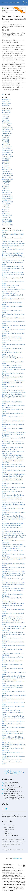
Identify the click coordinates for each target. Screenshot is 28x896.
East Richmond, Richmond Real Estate (14, 396)
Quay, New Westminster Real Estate (13, 583)
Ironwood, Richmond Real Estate (12, 478)
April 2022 (5, 211)
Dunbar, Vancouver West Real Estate (13, 381)
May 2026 (5, 118)
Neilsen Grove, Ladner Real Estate (12, 544)
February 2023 (7, 192)
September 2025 (7, 133)
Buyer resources (9, 827)
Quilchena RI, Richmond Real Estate (13, 588)
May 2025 (5, 141)
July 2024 (5, 160)
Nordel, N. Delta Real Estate (10, 548)
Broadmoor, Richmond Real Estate (13, 272)
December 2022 (7, 196)
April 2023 (5, 188)
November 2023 (7, 175)
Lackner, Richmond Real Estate (11, 497)
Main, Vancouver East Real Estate (12, 516)
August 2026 (6, 112)
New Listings (6, 101)
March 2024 (6, 168)
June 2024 (5, 162)
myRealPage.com (17, 858)
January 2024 (6, 171)
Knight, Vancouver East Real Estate (13, 495)
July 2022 (5, 206)
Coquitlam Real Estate (9, 356)
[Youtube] (7, 809)
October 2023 (6, 177)
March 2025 (6, 145)
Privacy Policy (8, 833)
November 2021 (7, 221)
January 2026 (6, 126)
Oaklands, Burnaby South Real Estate (14, 558)
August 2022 (6, 204)
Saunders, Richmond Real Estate (12, 617)
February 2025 (7, 147)
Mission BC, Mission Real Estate (12, 531)
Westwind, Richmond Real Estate (12, 737)
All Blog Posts (6, 99)
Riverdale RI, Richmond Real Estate (13, 603)
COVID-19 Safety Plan (11, 835)
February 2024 (7, 169)
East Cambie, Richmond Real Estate (13, 390)
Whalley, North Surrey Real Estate (12, 743)
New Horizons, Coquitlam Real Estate (14, 546)
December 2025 (7, 127)
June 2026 (5, 116)
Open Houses (6, 103)
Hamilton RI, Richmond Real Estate (13, 459)
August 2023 (6, 181)
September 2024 (7, 156)
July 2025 (5, 137)
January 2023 (6, 194)
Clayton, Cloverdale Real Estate (12, 337)
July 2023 (5, 183)
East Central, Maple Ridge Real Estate (13, 392)
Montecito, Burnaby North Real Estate (14, 535)
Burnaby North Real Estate (10, 285)
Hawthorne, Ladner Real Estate (12, 464)
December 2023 (7, 173)
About (6, 831)
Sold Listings (6, 105)
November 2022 (7, 198)
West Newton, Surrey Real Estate (12, 731)
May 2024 (5, 164)
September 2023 (7, 179)
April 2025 (5, 143)
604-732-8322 (24, 3)
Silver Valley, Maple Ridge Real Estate (14, 626)
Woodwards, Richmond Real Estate (13, 760)
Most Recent (6, 110)
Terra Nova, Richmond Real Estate (12, 685)
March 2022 (6, 213)
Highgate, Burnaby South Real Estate (13, 474)
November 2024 (7, 152)
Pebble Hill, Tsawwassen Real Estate (13, 573)
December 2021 (7, 219)
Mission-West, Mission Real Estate (13, 533)
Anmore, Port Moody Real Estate (12, 241)
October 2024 (6, 154)
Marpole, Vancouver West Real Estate (14, 518)
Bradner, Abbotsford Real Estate (12, 255)
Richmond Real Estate (9, 602)
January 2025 (6, 148)
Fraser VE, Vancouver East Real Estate (14, 432)
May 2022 (5, 209)
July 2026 (5, 114)
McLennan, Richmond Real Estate (12, 523)
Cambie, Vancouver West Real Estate (13, 289)
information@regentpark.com (9, 2)
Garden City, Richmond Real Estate (13, 442)
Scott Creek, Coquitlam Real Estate (13, 619)
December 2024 (7, 150)
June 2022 (5, 207)
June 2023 (5, 185)
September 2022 (7, 202)
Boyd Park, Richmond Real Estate (12, 253)
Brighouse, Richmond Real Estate (12, 266)
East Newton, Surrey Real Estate (12, 394)
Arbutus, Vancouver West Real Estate (13, 243)
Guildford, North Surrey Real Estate (13, 457)
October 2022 (6, 200)
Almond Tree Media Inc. (18, 816)
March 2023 (6, 190)
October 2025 (6, 131)
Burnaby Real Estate (8, 287)
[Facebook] (4, 809)
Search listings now (10, 825)
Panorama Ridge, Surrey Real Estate (13, 571)
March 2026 (6, 122)
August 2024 (6, 158)
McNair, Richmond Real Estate (11, 525)
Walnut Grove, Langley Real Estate (13, 716)
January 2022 (6, 217)
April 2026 (5, 120)
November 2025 (7, 129)
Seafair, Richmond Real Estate (11, 621)
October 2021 (6, 223)
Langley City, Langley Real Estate (12, 502)
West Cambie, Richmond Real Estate (13, 722)
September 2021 (7, 225)
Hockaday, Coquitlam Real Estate (12, 476)
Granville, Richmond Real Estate (12, 455)
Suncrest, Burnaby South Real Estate (13, 676)
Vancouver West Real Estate (11, 710)
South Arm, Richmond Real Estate (12, 632)
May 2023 (5, 187)
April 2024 (5, 166)
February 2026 (7, 124)
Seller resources (9, 829)
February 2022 (7, 215)
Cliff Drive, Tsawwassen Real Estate (13, 339)
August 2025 (6, 135)
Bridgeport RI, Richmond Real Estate (13, 260)
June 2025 (5, 139)
